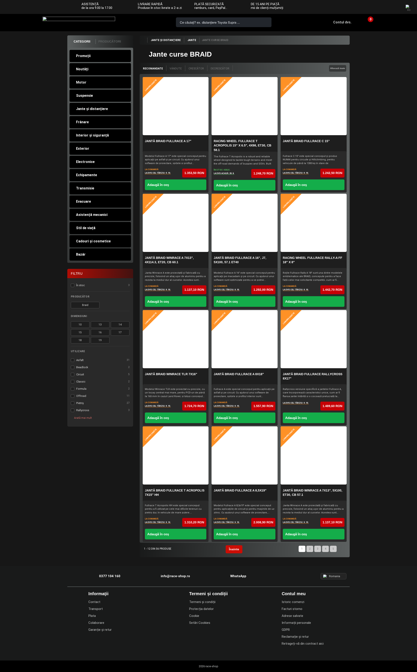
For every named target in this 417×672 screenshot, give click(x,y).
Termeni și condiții (202, 602)
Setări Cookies (199, 623)
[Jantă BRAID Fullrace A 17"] (176, 106)
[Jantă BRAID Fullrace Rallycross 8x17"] (314, 339)
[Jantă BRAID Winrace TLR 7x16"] (176, 339)
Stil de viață (85, 228)
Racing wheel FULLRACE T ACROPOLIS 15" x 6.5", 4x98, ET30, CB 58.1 (242, 145)
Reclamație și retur (295, 637)
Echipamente (86, 175)
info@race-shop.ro (175, 576)
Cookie (194, 616)
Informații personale (296, 623)
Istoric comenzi (293, 602)
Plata (92, 616)
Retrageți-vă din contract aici (303, 644)
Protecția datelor (201, 609)
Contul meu (294, 593)
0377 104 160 (136, 22)
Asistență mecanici (92, 215)
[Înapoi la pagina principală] (143, 40)
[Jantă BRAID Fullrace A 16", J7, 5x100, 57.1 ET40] (245, 223)
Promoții (83, 56)
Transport (95, 609)
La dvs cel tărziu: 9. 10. (158, 173)
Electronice (85, 162)
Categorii (82, 41)
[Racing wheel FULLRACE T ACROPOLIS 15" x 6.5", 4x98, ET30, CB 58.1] (245, 106)
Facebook (378, 7)
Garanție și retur (100, 630)
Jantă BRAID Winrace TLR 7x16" (171, 374)
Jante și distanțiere (92, 109)
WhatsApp (161, 22)
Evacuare (83, 201)
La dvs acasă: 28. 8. (224, 173)
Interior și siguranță (92, 135)
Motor (81, 82)
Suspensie (84, 96)
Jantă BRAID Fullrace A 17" (168, 141)
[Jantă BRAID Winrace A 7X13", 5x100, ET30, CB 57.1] (314, 455)
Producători (109, 41)
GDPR (286, 630)
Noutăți (82, 69)
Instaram (386, 7)
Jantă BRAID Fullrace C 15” (306, 141)
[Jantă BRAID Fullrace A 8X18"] (245, 339)
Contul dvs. (342, 22)
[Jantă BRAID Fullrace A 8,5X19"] (245, 455)
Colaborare (96, 623)
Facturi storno (292, 609)
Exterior (82, 148)
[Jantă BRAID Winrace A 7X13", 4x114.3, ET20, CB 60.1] (176, 223)
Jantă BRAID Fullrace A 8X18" (239, 374)
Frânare (82, 122)
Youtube (396, 7)
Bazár (81, 254)
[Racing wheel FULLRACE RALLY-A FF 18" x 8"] (314, 223)
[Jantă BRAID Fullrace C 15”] (314, 106)
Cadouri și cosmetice (93, 241)
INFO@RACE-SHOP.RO (148, 22)
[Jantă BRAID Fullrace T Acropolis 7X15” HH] (176, 455)
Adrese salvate (292, 616)
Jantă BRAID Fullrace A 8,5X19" (240, 490)
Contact (94, 602)
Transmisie (85, 188)
